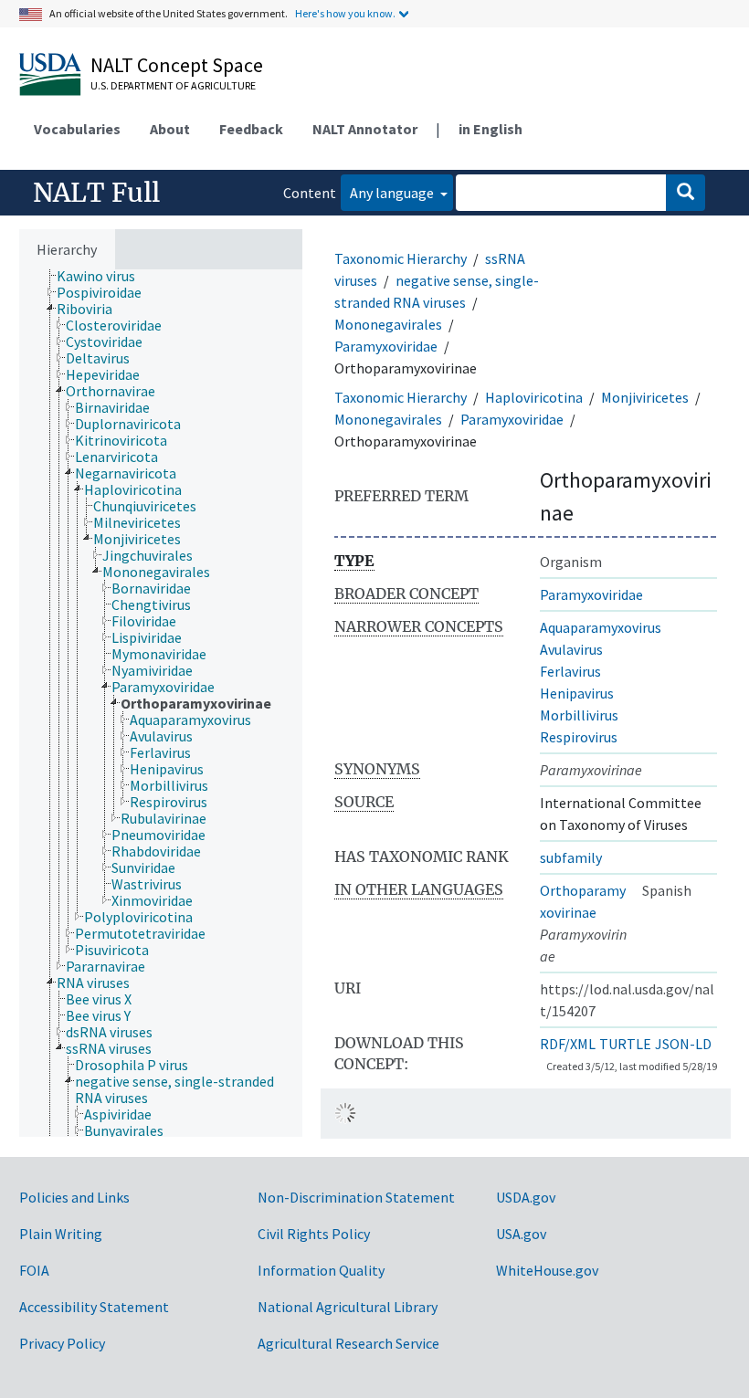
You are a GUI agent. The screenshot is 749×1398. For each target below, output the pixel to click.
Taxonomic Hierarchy (400, 258)
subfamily (571, 857)
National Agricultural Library (348, 1307)
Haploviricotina (534, 397)
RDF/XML (568, 1044)
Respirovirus (578, 737)
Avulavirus (571, 649)
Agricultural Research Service (348, 1343)
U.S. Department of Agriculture (173, 85)
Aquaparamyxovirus (600, 627)
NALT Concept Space (176, 65)
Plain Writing (60, 1234)
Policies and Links (74, 1197)
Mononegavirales (388, 324)
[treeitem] (104, 276)
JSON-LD (683, 1044)
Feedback (251, 129)
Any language (393, 193)
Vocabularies (77, 129)
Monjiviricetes (645, 397)
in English (490, 129)
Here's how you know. (345, 13)
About (170, 129)
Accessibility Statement (94, 1307)
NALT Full (96, 192)
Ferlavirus (570, 671)
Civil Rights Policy (314, 1234)
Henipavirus (577, 693)
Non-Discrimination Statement (356, 1197)
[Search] (685, 192)
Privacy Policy (62, 1343)
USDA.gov (525, 1197)
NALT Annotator (364, 129)
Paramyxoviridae (386, 346)
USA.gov (521, 1234)
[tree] (160, 703)
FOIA (34, 1270)
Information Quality (321, 1270)
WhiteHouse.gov (547, 1270)
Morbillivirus (579, 715)
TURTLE (625, 1044)
